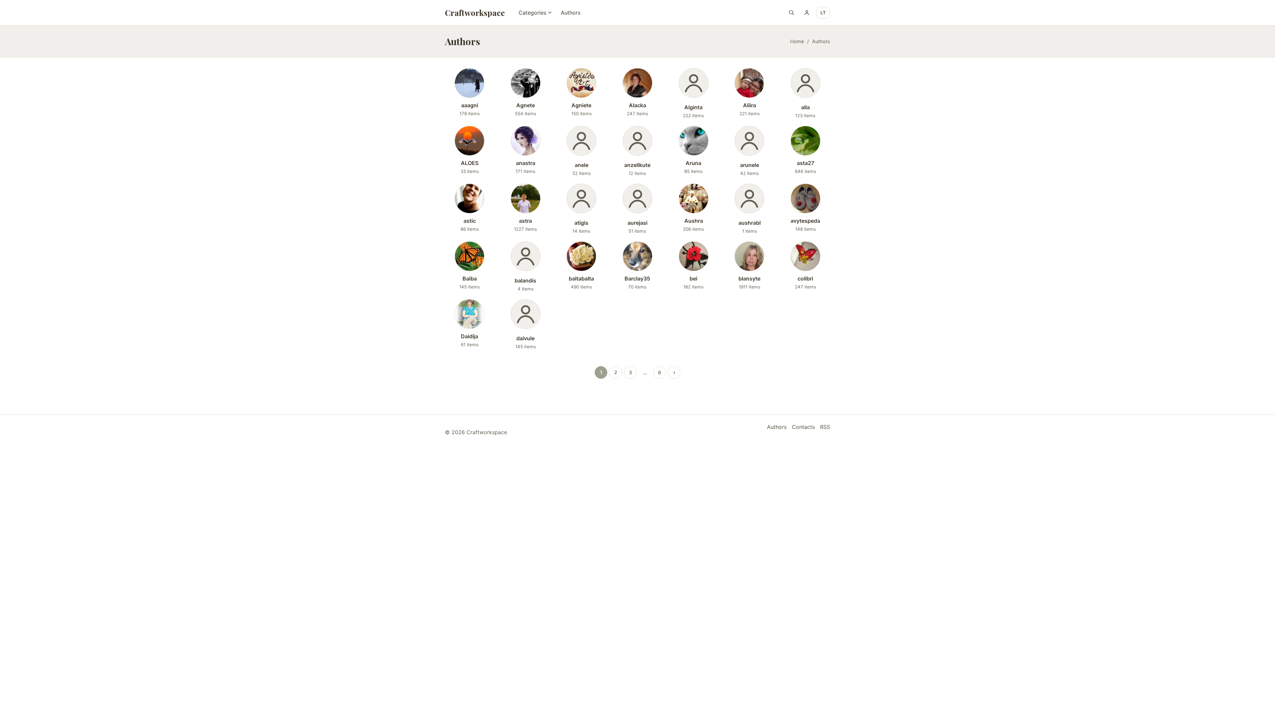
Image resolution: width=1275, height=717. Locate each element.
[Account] (807, 13)
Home (797, 41)
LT (823, 12)
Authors (570, 12)
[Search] (792, 13)
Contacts (803, 427)
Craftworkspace (475, 12)
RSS (825, 427)
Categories (532, 12)
